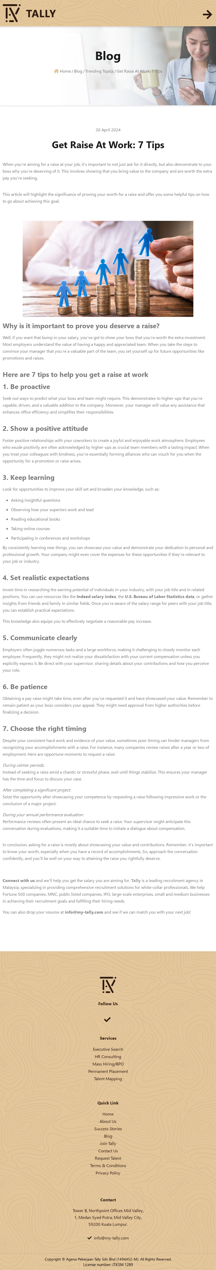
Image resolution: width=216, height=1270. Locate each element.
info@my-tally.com (84, 912)
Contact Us (108, 1150)
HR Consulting (108, 1056)
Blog (108, 1136)
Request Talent (108, 1158)
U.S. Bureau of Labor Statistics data (159, 596)
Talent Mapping (108, 1078)
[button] (207, 14)
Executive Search (108, 1049)
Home (108, 1114)
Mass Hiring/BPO (108, 1064)
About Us (108, 1121)
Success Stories (108, 1128)
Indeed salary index (96, 596)
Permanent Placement (108, 1071)
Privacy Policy (108, 1173)
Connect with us (19, 880)
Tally (136, 880)
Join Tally (108, 1143)
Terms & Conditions (108, 1165)
